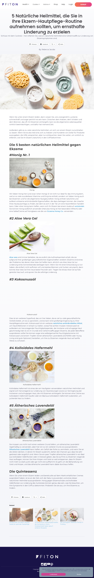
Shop (56, 4)
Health (25, 4)
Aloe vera (13, 257)
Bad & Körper (47, 9)
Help (63, 4)
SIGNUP (83, 4)
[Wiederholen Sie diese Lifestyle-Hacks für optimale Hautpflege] (21, 514)
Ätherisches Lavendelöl (19, 449)
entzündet (79, 206)
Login (71, 4)
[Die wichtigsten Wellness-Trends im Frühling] (72, 514)
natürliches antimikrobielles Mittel (67, 323)
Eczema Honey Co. (55, 211)
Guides (35, 4)
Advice (46, 4)
